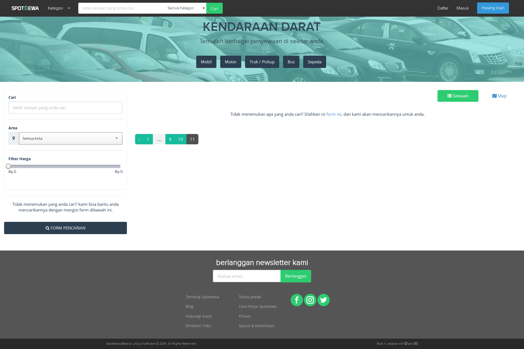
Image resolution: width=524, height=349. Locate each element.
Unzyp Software (144, 343)
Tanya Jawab (250, 296)
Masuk (463, 8)
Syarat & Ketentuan (256, 325)
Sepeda (314, 61)
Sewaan (460, 96)
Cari (214, 9)
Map (502, 96)
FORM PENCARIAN (67, 228)
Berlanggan (295, 276)
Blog (189, 306)
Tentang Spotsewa (202, 296)
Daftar (442, 8)
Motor (231, 61)
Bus (291, 61)
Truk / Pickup (262, 61)
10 (180, 139)
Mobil (206, 61)
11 (192, 139)
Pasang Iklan (493, 8)
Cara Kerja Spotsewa (257, 306)
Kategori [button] (57, 8)
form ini (333, 114)
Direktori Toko (198, 325)
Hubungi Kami (199, 316)
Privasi (245, 316)
